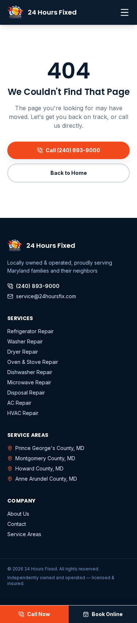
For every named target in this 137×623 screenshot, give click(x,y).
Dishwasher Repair (29, 372)
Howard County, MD (39, 468)
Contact (16, 524)
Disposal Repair (26, 392)
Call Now (38, 614)
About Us (18, 514)
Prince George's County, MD (49, 448)
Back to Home (68, 173)
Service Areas (24, 534)
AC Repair (19, 403)
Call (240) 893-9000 (73, 150)
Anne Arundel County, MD (46, 479)
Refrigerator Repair (30, 331)
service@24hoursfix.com (46, 296)
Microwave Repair (29, 382)
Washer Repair (25, 341)
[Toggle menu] (124, 12)
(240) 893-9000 (38, 286)
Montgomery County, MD (45, 458)
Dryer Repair (22, 352)
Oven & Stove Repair (32, 362)
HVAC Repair (22, 413)
